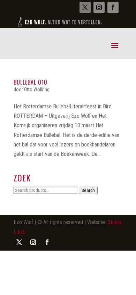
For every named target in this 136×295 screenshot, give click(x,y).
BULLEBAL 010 (30, 82)
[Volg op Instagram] (99, 7)
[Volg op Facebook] (113, 7)
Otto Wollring (37, 89)
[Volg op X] (85, 7)
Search (88, 190)
